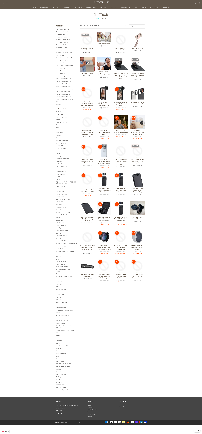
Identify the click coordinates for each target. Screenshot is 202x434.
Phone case (59, 274)
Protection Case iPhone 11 (63, 78)
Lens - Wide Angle (61, 76)
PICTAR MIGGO (60, 281)
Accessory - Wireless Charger (64, 52)
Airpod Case (59, 114)
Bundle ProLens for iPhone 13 (64, 57)
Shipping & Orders (92, 409)
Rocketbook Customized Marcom (65, 330)
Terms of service (92, 412)
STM (156, 7)
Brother (103, 7)
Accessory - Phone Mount (63, 39)
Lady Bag (58, 228)
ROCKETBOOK (60, 323)
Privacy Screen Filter (61, 302)
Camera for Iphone (61, 148)
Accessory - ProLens (61, 47)
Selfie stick (59, 340)
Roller (57, 332)
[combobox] (137, 25)
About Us (166, 7)
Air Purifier (59, 112)
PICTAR (58, 279)
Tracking (58, 377)
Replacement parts (61, 307)
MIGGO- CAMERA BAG (62, 241)
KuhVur (113, 7)
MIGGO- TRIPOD (61, 246)
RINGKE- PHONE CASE (62, 320)
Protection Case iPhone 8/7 (63, 86)
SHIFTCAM (67, 7)
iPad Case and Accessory (63, 199)
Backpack (58, 125)
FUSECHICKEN (60, 186)
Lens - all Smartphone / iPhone (64, 65)
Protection (59, 305)
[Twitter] (120, 406)
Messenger (59, 238)
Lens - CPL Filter (60, 68)
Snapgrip (58, 104)
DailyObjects (59, 161)
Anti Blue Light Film (61, 117)
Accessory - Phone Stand (63, 42)
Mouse (58, 254)
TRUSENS (59, 379)
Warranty (90, 416)
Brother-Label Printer (62, 140)
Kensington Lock (60, 204)
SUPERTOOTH (60, 361)
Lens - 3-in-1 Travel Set (62, 60)
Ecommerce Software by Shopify (75, 422)
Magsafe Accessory (61, 235)
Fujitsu (58, 179)
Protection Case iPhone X (63, 94)
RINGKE (58, 312)
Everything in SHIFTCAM (63, 29)
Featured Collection (61, 174)
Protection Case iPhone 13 (63, 83)
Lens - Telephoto (60, 73)
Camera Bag (59, 145)
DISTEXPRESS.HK (101, 2)
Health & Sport (60, 196)
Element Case (60, 169)
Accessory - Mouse (61, 37)
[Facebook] (123, 406)
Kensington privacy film (62, 209)
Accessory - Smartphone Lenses (65, 50)
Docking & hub (60, 163)
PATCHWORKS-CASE (62, 267)
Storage (58, 358)
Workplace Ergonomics (62, 390)
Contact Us (90, 407)
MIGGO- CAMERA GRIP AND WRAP (66, 243)
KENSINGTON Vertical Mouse (64, 212)
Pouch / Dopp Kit (61, 289)
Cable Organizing (60, 143)
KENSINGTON (125, 7)
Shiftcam (58, 102)
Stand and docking (61, 353)
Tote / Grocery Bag (61, 374)
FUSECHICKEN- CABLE (62, 189)
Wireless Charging (61, 384)
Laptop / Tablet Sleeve (62, 230)
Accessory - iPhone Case (63, 31)
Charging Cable (60, 156)
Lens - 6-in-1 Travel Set (62, 63)
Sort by (126, 25)
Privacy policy (91, 414)
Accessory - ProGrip (61, 44)
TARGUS (58, 369)
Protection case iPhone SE (63, 91)
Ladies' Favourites (61, 225)
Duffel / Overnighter (61, 166)
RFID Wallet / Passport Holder (64, 310)
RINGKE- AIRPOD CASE (63, 318)
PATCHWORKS (60, 264)
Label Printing (60, 222)
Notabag (78, 7)
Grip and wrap (60, 191)
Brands (56, 7)
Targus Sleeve (59, 371)
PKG (135, 7)
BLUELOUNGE (91, 7)
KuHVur (58, 217)
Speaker (58, 351)
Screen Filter (59, 338)
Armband (58, 119)
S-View (58, 335)
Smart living (59, 348)
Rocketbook (146, 7)
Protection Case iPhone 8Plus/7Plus (66, 89)
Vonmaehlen (59, 382)
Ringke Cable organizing (62, 315)
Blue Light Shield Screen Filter (64, 130)
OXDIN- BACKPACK (62, 261)
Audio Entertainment (62, 122)
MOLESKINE (59, 248)
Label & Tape (59, 220)
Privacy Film (59, 299)
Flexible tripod (60, 176)
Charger (58, 153)
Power (58, 292)
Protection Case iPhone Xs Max (65, 99)
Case (57, 150)
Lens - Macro (59, 70)
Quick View (87, 39)
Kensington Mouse (61, 207)
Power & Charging (61, 294)
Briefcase (58, 135)
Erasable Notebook (61, 171)
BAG (57, 127)
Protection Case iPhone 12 (63, 81)
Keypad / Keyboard (61, 215)
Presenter (58, 297)
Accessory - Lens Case (62, 34)
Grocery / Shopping (61, 194)
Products (44, 7)
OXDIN (58, 259)
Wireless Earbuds (61, 387)
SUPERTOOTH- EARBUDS (63, 364)
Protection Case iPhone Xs (63, 96)
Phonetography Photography (64, 276)
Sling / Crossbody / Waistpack (64, 345)
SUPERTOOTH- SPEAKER (63, 366)
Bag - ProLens (60, 55)
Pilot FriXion (59, 284)
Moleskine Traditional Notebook (65, 251)
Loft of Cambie (60, 233)
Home (34, 7)
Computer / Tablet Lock (62, 158)
